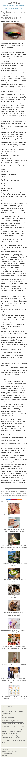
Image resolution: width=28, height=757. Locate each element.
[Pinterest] (14, 499)
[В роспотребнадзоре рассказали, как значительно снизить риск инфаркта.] (14, 527)
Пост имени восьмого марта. (10, 709)
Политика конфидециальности (7, 753)
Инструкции (14, 8)
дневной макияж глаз (19, 493)
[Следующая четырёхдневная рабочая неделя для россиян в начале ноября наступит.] (14, 695)
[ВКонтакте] (8, 499)
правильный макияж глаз (5, 491)
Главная (5, 5)
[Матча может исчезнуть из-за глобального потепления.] (14, 578)
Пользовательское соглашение (12, 751)
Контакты (4, 751)
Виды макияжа (20, 5)
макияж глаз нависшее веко (6, 497)
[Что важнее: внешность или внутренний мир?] (14, 662)
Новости (11, 5)
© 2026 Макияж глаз (5, 749)
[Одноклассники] (19, 499)
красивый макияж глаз (22, 495)
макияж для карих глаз (15, 491)
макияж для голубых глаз (10, 488)
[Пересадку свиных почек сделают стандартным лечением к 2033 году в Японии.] (14, 628)
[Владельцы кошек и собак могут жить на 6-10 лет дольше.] (14, 594)
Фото (21, 8)
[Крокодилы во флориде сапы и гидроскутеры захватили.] (14, 562)
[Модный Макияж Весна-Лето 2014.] (14, 513)
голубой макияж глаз (10, 489)
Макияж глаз (14, 3)
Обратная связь (5, 755)
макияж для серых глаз (13, 495)
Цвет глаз (7, 8)
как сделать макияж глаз (18, 489)
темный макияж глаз (19, 488)
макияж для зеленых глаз (9, 493)
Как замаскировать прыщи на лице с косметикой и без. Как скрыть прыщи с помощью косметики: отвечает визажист (13, 722)
